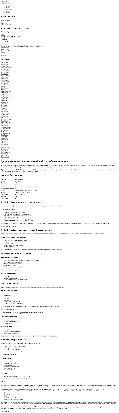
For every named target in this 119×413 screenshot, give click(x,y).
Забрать (3, 35)
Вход (2, 3)
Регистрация (7, 3)
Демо (2, 64)
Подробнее (4, 23)
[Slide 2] (3, 43)
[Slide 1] (1, 43)
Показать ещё (5, 157)
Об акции (3, 55)
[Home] (4, 1)
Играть (6, 64)
